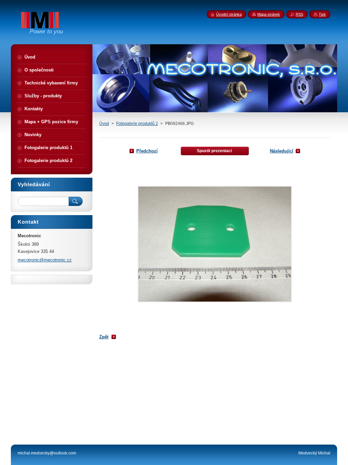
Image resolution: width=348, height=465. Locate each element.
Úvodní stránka (229, 14)
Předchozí (147, 151)
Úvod (104, 124)
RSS (299, 14)
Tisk (322, 14)
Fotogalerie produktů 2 (137, 124)
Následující (281, 151)
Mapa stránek (268, 14)
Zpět (103, 336)
